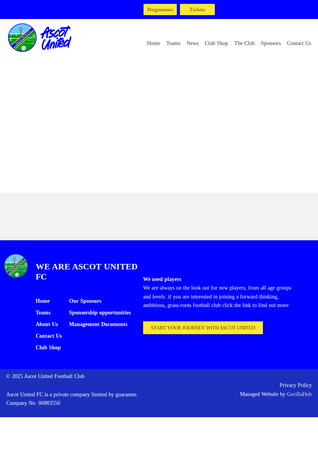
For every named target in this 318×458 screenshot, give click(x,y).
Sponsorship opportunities (100, 313)
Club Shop (216, 43)
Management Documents (98, 324)
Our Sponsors (85, 301)
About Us (47, 324)
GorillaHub (299, 394)
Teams (173, 43)
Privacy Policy (296, 385)
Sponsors (271, 43)
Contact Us (299, 43)
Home (153, 43)
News (193, 43)
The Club (244, 43)
